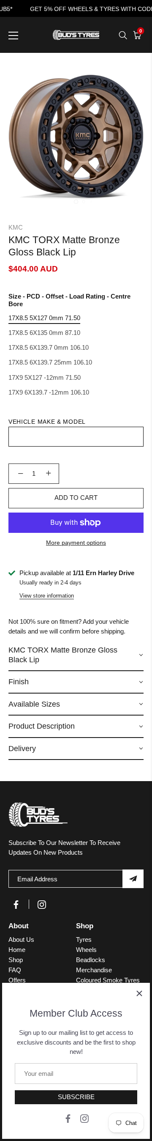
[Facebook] (68, 1118)
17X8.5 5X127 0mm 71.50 (44, 317)
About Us (21, 939)
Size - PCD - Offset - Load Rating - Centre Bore (69, 300)
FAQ (14, 970)
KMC (15, 227)
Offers (17, 980)
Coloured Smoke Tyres (108, 980)
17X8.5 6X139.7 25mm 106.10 (50, 362)
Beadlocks (90, 959)
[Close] (139, 993)
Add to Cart (76, 497)
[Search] (123, 35)
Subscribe (76, 1096)
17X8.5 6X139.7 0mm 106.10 (48, 347)
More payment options (76, 543)
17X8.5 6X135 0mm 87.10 (44, 332)
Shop (15, 959)
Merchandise (94, 970)
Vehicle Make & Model (47, 421)
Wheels (86, 949)
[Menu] (13, 35)
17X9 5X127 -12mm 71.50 (44, 377)
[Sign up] (133, 878)
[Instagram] (84, 1118)
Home (16, 949)
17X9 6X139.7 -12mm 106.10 (48, 392)
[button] (76, 655)
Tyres (84, 939)
